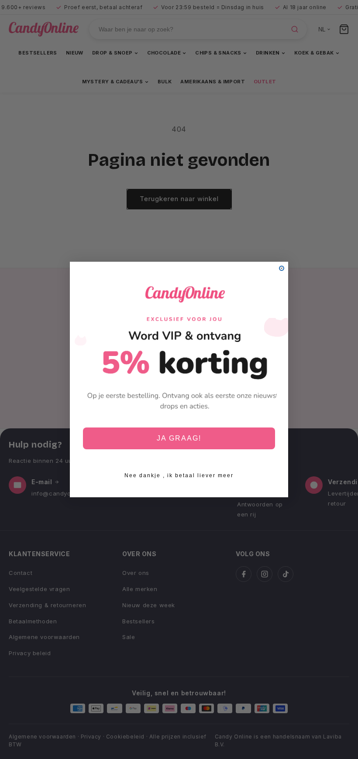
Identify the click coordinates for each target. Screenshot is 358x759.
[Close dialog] (281, 268)
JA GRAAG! (179, 438)
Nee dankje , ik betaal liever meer (179, 475)
